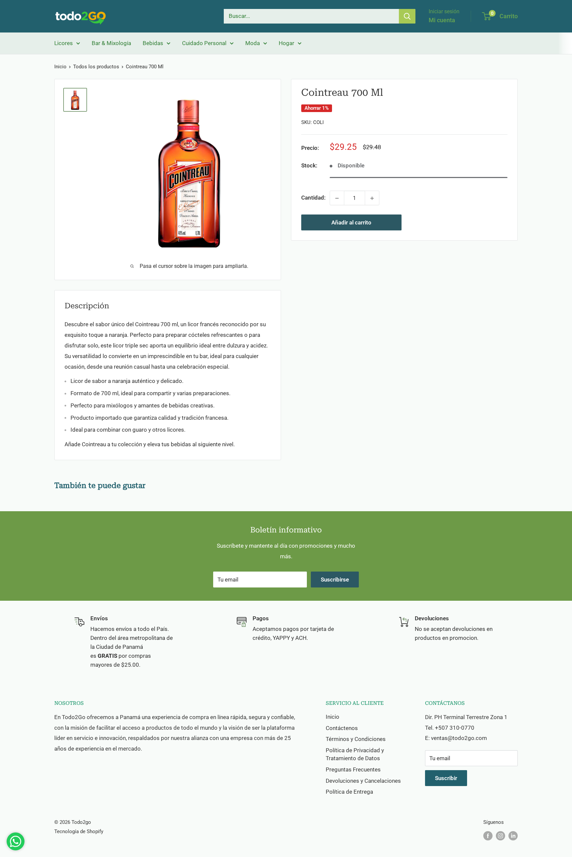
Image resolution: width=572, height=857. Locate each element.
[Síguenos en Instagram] (500, 835)
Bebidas (153, 43)
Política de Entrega (349, 791)
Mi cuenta (442, 20)
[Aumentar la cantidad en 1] (372, 198)
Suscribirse (335, 579)
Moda (252, 43)
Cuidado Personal (204, 43)
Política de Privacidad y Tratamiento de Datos (355, 754)
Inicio (60, 67)
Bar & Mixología (111, 43)
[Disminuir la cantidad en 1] (337, 198)
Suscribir (446, 778)
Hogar (286, 43)
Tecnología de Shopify (78, 831)
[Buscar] (407, 16)
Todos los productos (96, 67)
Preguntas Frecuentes (353, 769)
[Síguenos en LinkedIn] (513, 835)
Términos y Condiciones (356, 739)
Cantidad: (313, 198)
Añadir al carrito (351, 222)
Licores (63, 43)
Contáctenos (342, 728)
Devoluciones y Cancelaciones (363, 780)
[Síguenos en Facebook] (488, 835)
